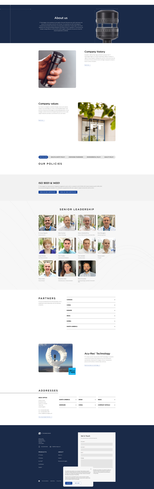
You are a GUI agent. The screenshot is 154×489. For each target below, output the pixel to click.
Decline (77, 483)
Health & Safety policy (58, 157)
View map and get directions (44, 417)
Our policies (43, 157)
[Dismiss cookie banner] (90, 469)
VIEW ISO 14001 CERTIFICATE (68, 192)
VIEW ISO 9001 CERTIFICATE (47, 192)
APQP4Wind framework (76, 157)
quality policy (109, 157)
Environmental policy (94, 157)
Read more (87, 65)
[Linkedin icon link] (39, 481)
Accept (69, 483)
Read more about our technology (92, 365)
